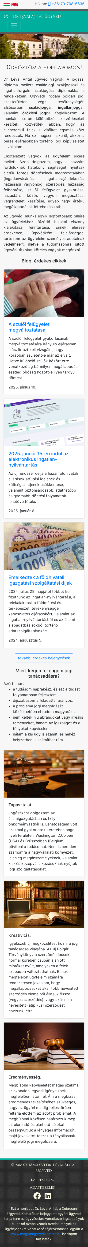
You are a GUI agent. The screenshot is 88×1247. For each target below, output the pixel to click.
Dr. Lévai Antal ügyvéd (36, 16)
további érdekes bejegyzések (44, 658)
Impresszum (42, 1180)
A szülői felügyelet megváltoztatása (29, 327)
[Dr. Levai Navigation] (14, 25)
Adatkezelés (42, 1187)
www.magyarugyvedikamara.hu (36, 1234)
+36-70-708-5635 (67, 3)
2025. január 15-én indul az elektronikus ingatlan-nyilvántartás (38, 459)
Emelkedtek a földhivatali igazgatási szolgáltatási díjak (40, 580)
